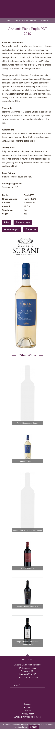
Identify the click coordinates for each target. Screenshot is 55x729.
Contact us (31, 229)
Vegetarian (7, 210)
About (10, 20)
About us (27, 707)
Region (5, 195)
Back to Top (28, 659)
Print (6, 222)
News (33, 20)
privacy (48, 724)
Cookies (27, 710)
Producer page (23, 222)
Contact (43, 20)
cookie (17, 727)
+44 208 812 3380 (29, 677)
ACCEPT (33, 727)
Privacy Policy (27, 713)
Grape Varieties (9, 198)
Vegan (5, 213)
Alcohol (6, 206)
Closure (6, 202)
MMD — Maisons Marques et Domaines (27, 9)
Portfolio (22, 20)
